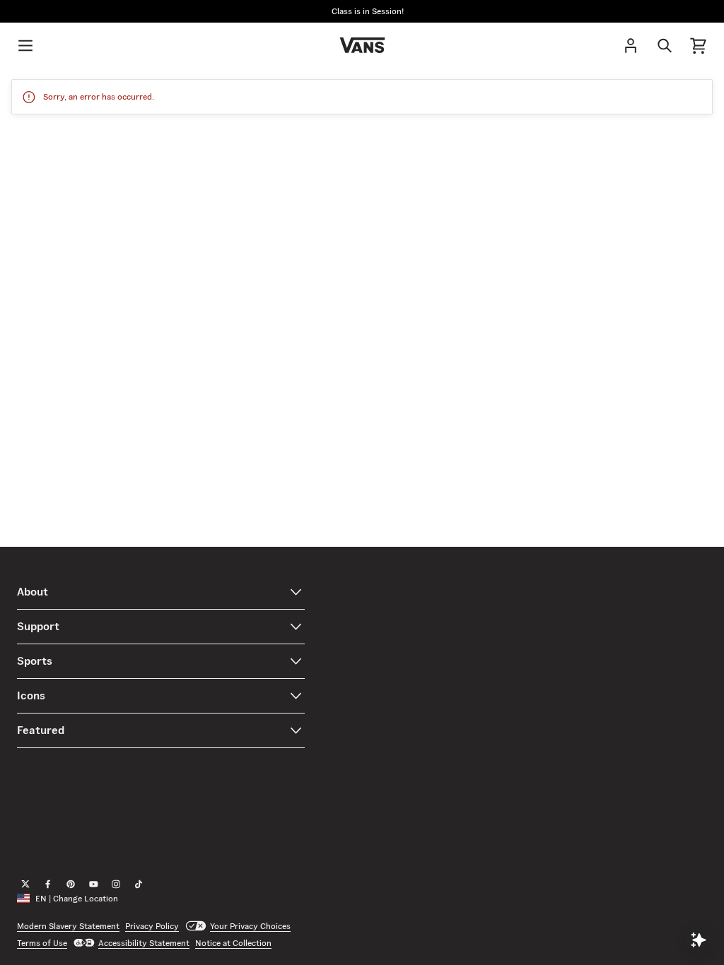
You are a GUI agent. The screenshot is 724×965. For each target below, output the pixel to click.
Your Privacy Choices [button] (250, 925)
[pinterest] (70, 884)
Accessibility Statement (143, 942)
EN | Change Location (76, 898)
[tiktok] (138, 884)
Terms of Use (42, 942)
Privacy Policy (152, 925)
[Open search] (665, 45)
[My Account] (631, 45)
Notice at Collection (233, 942)
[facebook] (48, 884)
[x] (25, 884)
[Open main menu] (25, 45)
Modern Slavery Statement (68, 925)
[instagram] (115, 884)
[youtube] (93, 884)
